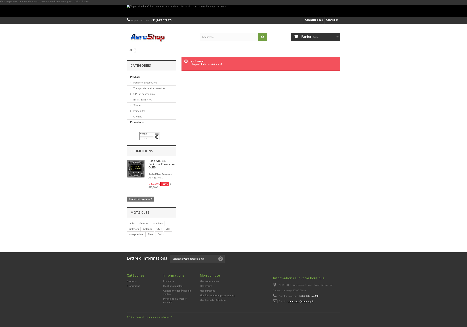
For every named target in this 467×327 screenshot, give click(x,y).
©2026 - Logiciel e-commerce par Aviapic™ (150, 317)
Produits (135, 77)
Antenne (147, 229)
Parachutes (139, 111)
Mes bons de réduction (213, 300)
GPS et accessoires (144, 94)
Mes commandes (209, 281)
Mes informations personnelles (217, 295)
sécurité (143, 223)
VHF (168, 229)
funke (161, 234)
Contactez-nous (314, 19)
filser (151, 234)
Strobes (137, 105)
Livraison (168, 281)
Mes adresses (207, 290)
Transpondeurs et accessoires (149, 88)
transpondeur (136, 234)
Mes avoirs (206, 286)
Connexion (332, 19)
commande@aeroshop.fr (301, 301)
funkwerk (134, 229)
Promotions (137, 122)
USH (159, 229)
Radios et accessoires (145, 82)
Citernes (137, 116)
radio (131, 223)
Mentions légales (172, 286)
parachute (157, 223)
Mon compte (210, 275)
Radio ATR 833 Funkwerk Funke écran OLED (162, 164)
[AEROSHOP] (160, 37)
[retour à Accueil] (130, 50)
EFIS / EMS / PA (142, 99)
